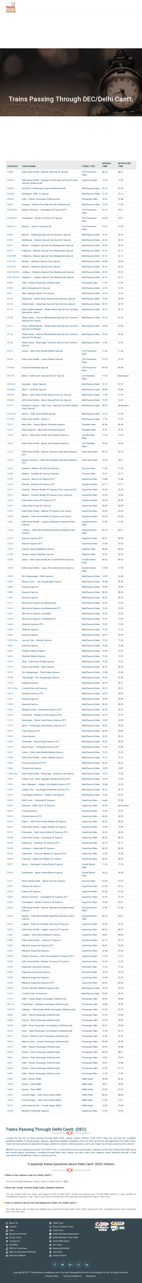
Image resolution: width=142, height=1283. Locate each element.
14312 (10, 608)
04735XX (11, 266)
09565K (10, 367)
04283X (10, 199)
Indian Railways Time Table (64, 1237)
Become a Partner (17, 1234)
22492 (10, 951)
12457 (10, 511)
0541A (10, 288)
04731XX (11, 261)
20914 (10, 827)
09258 (10, 342)
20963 (10, 853)
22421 (10, 886)
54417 (10, 1063)
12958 (10, 554)
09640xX (11, 389)
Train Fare (56, 1252)
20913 (10, 821)
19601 (10, 779)
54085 (10, 1015)
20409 (10, 800)
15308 (10, 704)
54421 (10, 1073)
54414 (10, 1052)
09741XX (11, 414)
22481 (10, 935)
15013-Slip (12, 688)
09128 (10, 317)
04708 (10, 240)
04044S (10, 194)
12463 (10, 521)
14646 (10, 629)
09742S (10, 419)
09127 (10, 309)
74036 (10, 1100)
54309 (10, 1025)
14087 (10, 597)
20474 (10, 816)
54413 (10, 1047)
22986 (10, 972)
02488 (10, 172)
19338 (10, 757)
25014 (10, 993)
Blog (10, 1230)
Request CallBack (17, 1255)
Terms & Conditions (72, 1276)
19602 (10, 784)
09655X (10, 395)
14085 (10, 587)
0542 (9, 293)
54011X (10, 1004)
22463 (10, 907)
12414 (10, 505)
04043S (10, 188)
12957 (10, 549)
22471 (10, 924)
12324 (10, 484)
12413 (10, 500)
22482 (10, 940)
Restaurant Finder (60, 1248)
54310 (10, 1031)
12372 (10, 495)
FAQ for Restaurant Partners (22, 1252)
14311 (10, 603)
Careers (12, 1227)
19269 (10, 741)
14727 (10, 672)
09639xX (11, 384)
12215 (10, 451)
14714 (10, 667)
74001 (10, 1079)
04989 (10, 283)
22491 (10, 945)
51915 (10, 999)
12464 (10, 530)
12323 (10, 479)
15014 (10, 693)
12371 (10, 489)
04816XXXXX (13, 277)
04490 (10, 204)
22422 (10, 891)
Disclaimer (91, 1276)
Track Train (57, 1230)
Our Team (56, 1245)
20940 (10, 848)
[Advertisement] (71, 19)
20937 (10, 832)
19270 (10, 747)
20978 (10, 872)
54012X (10, 1009)
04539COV (12, 210)
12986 (10, 568)
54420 (10, 1068)
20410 (10, 805)
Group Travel (14, 1237)
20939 (10, 843)
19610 (10, 795)
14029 (10, 576)
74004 (10, 1089)
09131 (10, 326)
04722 (10, 250)
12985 (10, 559)
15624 (10, 715)
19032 (10, 736)
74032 (10, 1095)
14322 (10, 619)
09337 (10, 351)
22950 (10, 961)
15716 (10, 725)
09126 (10, 304)
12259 (10, 468)
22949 (10, 956)
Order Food (57, 1223)
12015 (10, 424)
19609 (10, 789)
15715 (10, 720)
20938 (10, 837)
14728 (10, 677)
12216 (10, 460)
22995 (10, 977)
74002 (10, 1084)
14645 (10, 624)
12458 (10, 516)
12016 (10, 430)
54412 (10, 1041)
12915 (10, 538)
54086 (10, 1020)
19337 (10, 752)
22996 (10, 983)
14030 (10, 581)
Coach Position (59, 1255)
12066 (10, 443)
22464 (10, 916)
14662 (10, 656)
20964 (10, 859)
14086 (10, 592)
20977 (10, 864)
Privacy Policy (51, 1276)
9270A (10, 1111)
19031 (10, 731)
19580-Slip (12, 773)
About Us (13, 1223)
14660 (10, 645)
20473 (10, 811)
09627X (10, 376)
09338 (10, 359)
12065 (10, 435)
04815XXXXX (13, 272)
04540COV (12, 218)
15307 (10, 699)
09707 (10, 405)
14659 (10, 635)
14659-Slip (12, 640)
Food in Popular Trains (62, 1227)
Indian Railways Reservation (65, 1234)
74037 (10, 1105)
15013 (10, 683)
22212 (10, 881)
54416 (10, 1057)
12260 (10, 473)
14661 (10, 651)
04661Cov (12, 226)
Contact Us (14, 1241)
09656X (10, 400)
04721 (10, 245)
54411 (10, 1036)
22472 (10, 929)
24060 (10, 988)
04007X (10, 180)
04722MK (11, 256)
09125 (10, 298)
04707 (10, 234)
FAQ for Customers (17, 1248)
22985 (10, 967)
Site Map (13, 1245)
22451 (10, 897)
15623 (10, 709)
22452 (10, 902)
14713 (10, 661)
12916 (10, 543)
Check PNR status (60, 1241)
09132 (10, 334)
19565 (10, 763)
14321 (10, 613)
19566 (10, 768)
